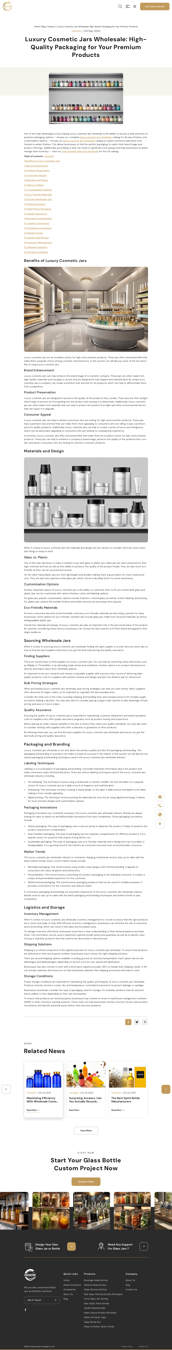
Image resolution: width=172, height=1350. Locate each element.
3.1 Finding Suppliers (34, 204)
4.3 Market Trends (33, 233)
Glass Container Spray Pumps (99, 1326)
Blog (44, 26)
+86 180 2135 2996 (159, 805)
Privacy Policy (127, 1346)
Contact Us (131, 1289)
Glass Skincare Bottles (95, 1289)
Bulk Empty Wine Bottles (96, 1303)
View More (86, 1130)
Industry (52, 26)
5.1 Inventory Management (38, 242)
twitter (137, 1022)
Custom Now (86, 1181)
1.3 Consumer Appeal (35, 175)
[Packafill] (7, 6)
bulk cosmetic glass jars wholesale (80, 151)
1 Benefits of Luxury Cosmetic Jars (42, 161)
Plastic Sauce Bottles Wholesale (100, 1312)
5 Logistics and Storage (36, 237)
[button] (165, 1089)
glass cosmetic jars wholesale (96, 137)
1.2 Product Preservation (37, 170)
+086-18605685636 (159, 814)
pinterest (145, 1022)
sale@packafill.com (159, 796)
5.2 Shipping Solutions (35, 247)
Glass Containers (72, 1285)
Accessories (69, 1289)
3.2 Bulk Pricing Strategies (37, 209)
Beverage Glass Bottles (96, 1280)
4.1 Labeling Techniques (36, 223)
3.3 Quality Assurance (35, 213)
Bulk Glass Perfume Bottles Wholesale (103, 1294)
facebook (128, 1022)
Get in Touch (34, 1300)
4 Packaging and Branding (38, 218)
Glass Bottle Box (92, 1322)
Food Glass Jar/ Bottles (96, 1298)
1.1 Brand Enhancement (36, 165)
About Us (68, 1294)
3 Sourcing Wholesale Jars (38, 199)
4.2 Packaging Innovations (38, 228)
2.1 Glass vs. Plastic (34, 185)
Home (37, 26)
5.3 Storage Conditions (36, 252)
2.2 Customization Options (38, 189)
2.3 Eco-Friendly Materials (38, 194)
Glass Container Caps (95, 1317)
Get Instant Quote (154, 6)
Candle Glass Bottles (94, 1308)
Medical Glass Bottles (95, 1285)
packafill (49, 156)
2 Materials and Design (36, 180)
